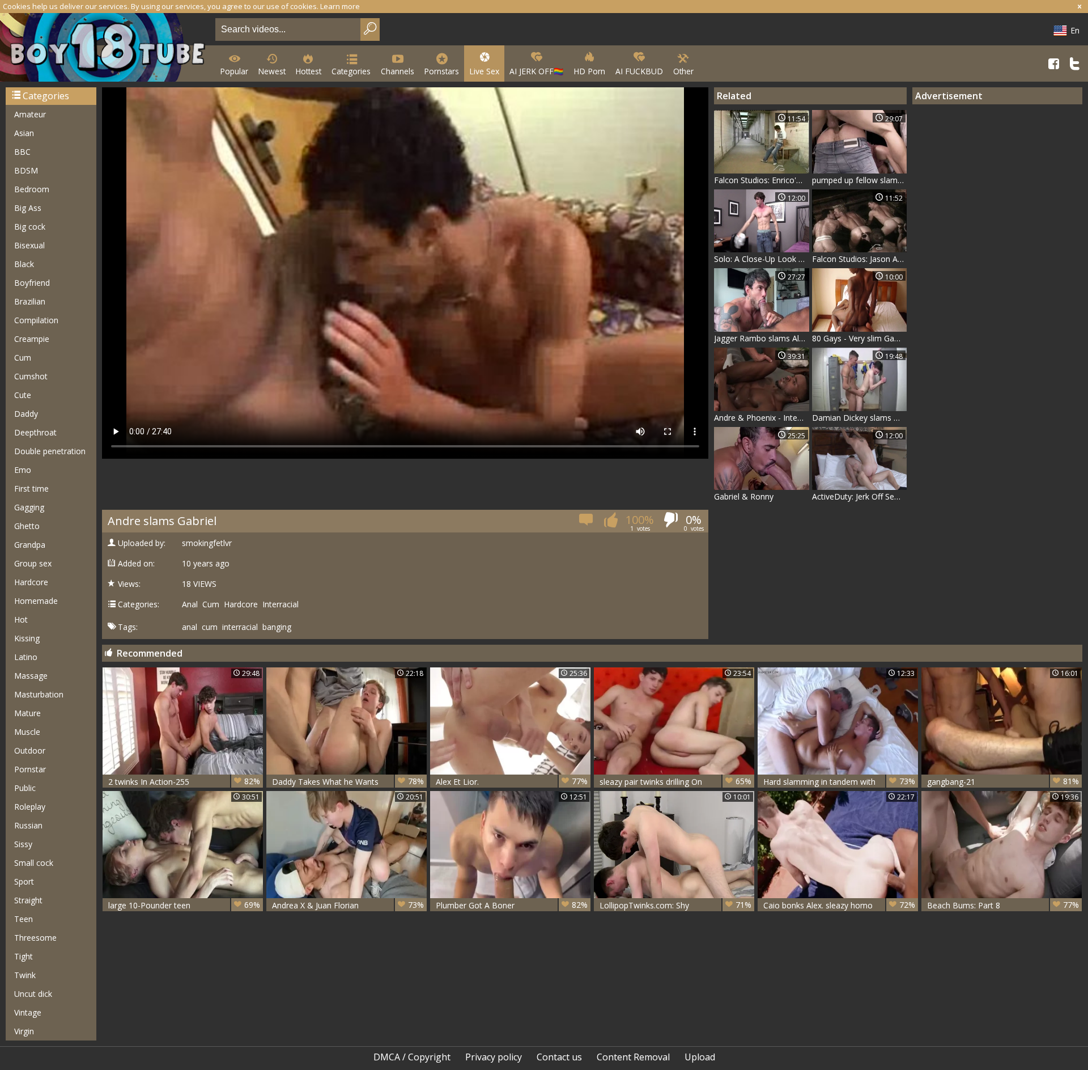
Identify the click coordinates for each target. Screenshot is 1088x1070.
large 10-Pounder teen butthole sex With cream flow (184, 905)
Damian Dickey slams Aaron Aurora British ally (859, 417)
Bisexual (29, 245)
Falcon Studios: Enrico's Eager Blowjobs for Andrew (761, 180)
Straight (28, 900)
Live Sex (484, 71)
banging (276, 627)
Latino (25, 657)
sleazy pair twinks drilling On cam (675, 782)
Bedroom (31, 189)
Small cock (33, 862)
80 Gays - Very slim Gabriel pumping (859, 338)
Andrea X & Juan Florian (348, 905)
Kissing (27, 638)
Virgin (24, 1031)
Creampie (31, 338)
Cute (22, 395)
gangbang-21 (1003, 781)
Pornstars (441, 71)
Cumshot (31, 376)
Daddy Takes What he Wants (348, 781)
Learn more (340, 6)
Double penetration (50, 451)
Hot (21, 619)
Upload (700, 1056)
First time (31, 488)
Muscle (27, 731)
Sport (24, 881)
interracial (240, 627)
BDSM (26, 170)
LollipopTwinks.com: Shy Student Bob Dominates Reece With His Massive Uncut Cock (675, 905)
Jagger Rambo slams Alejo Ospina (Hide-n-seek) (761, 338)
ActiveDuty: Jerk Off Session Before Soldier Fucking (859, 496)
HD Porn (589, 71)
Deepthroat (35, 432)
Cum (22, 357)
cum (210, 627)
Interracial (280, 604)
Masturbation (38, 694)
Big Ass (27, 207)
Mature (27, 713)
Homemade (36, 600)
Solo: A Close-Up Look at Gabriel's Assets (761, 258)
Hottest (308, 71)
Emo (22, 469)
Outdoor (29, 750)
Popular (234, 71)
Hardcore (31, 582)
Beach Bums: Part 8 (1003, 905)
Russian (28, 825)
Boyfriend (32, 282)
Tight (23, 956)
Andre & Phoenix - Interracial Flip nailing (761, 417)
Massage (31, 675)
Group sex (33, 563)
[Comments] (587, 523)
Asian (24, 133)
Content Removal (633, 1056)
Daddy (26, 413)
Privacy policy (493, 1056)
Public (25, 788)
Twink (25, 975)
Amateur (30, 114)
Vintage (27, 1012)
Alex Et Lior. (512, 781)
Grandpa (29, 544)
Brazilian (29, 301)
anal (189, 627)
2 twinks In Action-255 (184, 781)
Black (24, 264)
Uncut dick (33, 993)
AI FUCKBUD (639, 71)
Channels (397, 71)
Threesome (35, 937)
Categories (351, 71)
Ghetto (27, 526)
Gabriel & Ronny (744, 496)
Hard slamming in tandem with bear (839, 782)
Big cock (29, 226)
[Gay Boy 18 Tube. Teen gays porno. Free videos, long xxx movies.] (105, 48)
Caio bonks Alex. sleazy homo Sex (839, 905)
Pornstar (30, 769)
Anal (190, 604)
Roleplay (29, 806)
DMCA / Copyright (411, 1056)
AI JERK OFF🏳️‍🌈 (536, 71)
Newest (272, 71)
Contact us (559, 1056)
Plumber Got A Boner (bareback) (512, 905)
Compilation (36, 320)
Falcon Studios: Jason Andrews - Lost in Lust (859, 258)
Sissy (23, 844)
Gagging (29, 507)
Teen (23, 918)
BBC (22, 151)
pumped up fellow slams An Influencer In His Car (859, 180)
